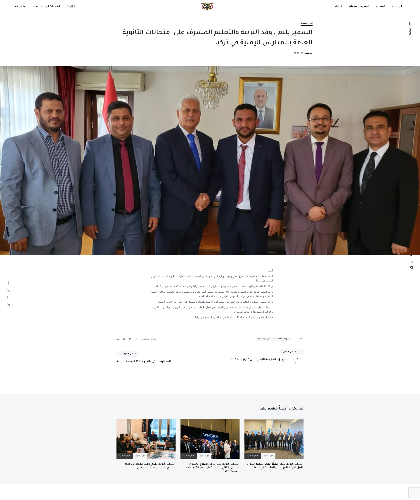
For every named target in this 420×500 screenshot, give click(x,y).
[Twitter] (5, 290)
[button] (410, 27)
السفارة (381, 6)
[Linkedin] (5, 304)
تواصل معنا (19, 6)
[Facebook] (412, 267)
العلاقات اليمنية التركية (46, 6)
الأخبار (338, 6)
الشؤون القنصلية (359, 6)
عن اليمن (71, 6)
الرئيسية (397, 6)
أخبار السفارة (307, 23)
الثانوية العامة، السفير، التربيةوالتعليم (274, 339)
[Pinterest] (5, 297)
